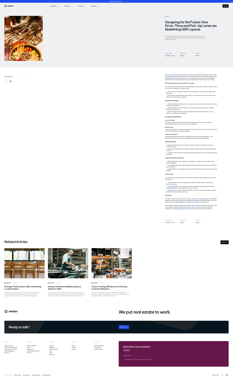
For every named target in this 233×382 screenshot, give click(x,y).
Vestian (187, 207)
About (73, 345)
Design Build (30, 349)
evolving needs (195, 202)
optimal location (175, 122)
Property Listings (98, 349)
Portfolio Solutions (31, 345)
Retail (50, 351)
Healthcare (51, 347)
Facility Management (9, 351)
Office (50, 352)
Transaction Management (10, 347)
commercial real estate (178, 208)
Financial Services (53, 349)
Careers (74, 349)
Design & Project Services (10, 349)
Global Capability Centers (33, 351)
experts (198, 207)
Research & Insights (99, 345)
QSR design (206, 198)
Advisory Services (8, 345)
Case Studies (97, 347)
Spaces (29, 347)
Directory (74, 347)
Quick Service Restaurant (173, 74)
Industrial (51, 345)
